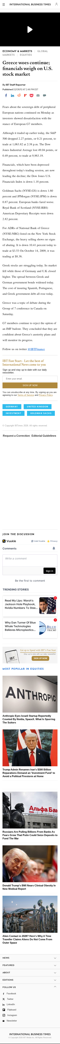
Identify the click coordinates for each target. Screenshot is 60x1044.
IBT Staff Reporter (16, 84)
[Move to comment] (45, 95)
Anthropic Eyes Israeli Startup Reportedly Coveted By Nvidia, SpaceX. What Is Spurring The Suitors (28, 719)
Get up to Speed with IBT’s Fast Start (38, 650)
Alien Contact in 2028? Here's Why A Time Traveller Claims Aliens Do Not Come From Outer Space (27, 939)
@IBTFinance (36, 349)
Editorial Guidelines (44, 435)
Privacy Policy (46, 395)
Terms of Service (26, 395)
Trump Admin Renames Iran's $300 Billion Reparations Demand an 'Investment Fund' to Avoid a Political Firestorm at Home (28, 773)
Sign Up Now (40, 658)
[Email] (38, 95)
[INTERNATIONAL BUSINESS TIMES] (30, 5)
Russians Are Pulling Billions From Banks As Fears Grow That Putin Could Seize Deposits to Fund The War (30, 835)
